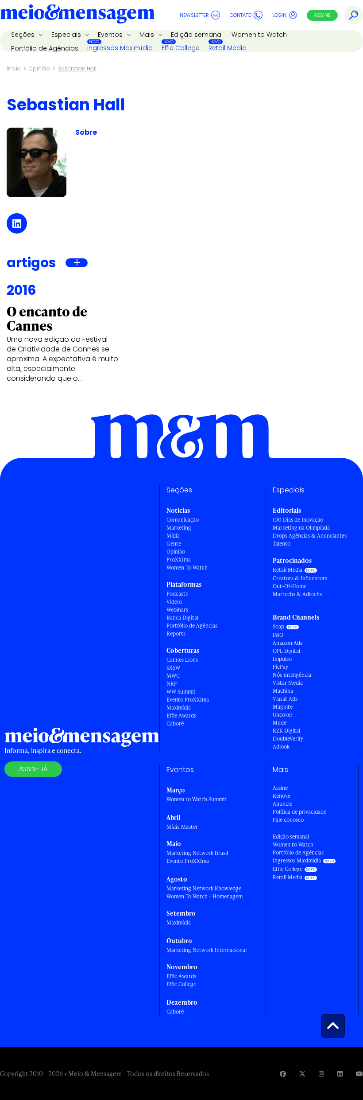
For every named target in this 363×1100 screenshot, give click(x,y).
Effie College (181, 47)
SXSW (173, 667)
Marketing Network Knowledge (203, 888)
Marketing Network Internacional (206, 950)
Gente (173, 543)
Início (14, 68)
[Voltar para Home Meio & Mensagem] (77, 15)
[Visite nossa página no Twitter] (302, 1073)
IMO (278, 635)
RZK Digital (286, 730)
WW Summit (181, 691)
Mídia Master (182, 827)
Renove (281, 796)
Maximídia (178, 707)
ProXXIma (178, 559)
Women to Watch (259, 34)
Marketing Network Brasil (197, 853)
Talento (281, 543)
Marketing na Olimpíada (301, 527)
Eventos (111, 34)
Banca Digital (182, 617)
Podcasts (177, 593)
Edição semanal (197, 34)
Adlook (281, 746)
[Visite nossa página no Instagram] (321, 1073)
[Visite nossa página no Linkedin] (340, 1073)
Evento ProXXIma (187, 699)
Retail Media (228, 47)
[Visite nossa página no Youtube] (359, 1073)
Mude (279, 722)
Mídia (173, 535)
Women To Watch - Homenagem (204, 896)
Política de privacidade (299, 811)
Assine (322, 15)
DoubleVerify (288, 738)
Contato (240, 15)
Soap (278, 626)
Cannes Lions (182, 659)
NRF (171, 683)
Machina (283, 690)
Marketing (178, 527)
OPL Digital (286, 651)
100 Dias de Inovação (298, 519)
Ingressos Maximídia (120, 47)
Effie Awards (181, 715)
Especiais (67, 34)
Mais (147, 34)
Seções (23, 34)
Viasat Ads (285, 698)
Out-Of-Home (289, 586)
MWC (173, 675)
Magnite (283, 706)
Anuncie (282, 803)
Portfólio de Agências (44, 48)
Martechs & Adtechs (297, 594)
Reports (175, 633)
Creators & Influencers (300, 578)
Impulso (282, 659)
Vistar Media (288, 683)
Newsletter (194, 15)
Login (279, 15)
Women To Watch (187, 567)
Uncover (283, 714)
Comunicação (182, 519)
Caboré (175, 723)
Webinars (177, 609)
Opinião (39, 68)
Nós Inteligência (292, 675)
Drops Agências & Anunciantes (310, 535)
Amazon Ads (287, 643)
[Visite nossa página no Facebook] (283, 1073)
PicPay (280, 667)
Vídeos (174, 601)
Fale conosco (288, 819)
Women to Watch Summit (196, 799)
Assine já (33, 769)
